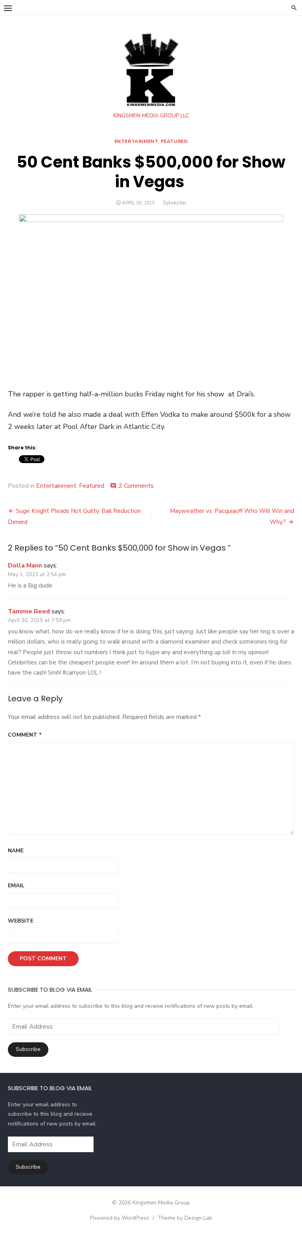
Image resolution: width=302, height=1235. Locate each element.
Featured (174, 141)
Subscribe (28, 1049)
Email (16, 885)
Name (16, 850)
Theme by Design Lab (185, 1218)
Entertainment (136, 141)
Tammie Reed (29, 611)
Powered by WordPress (119, 1218)
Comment (25, 735)
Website (20, 921)
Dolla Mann (25, 565)
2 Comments (136, 486)
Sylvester (174, 202)
